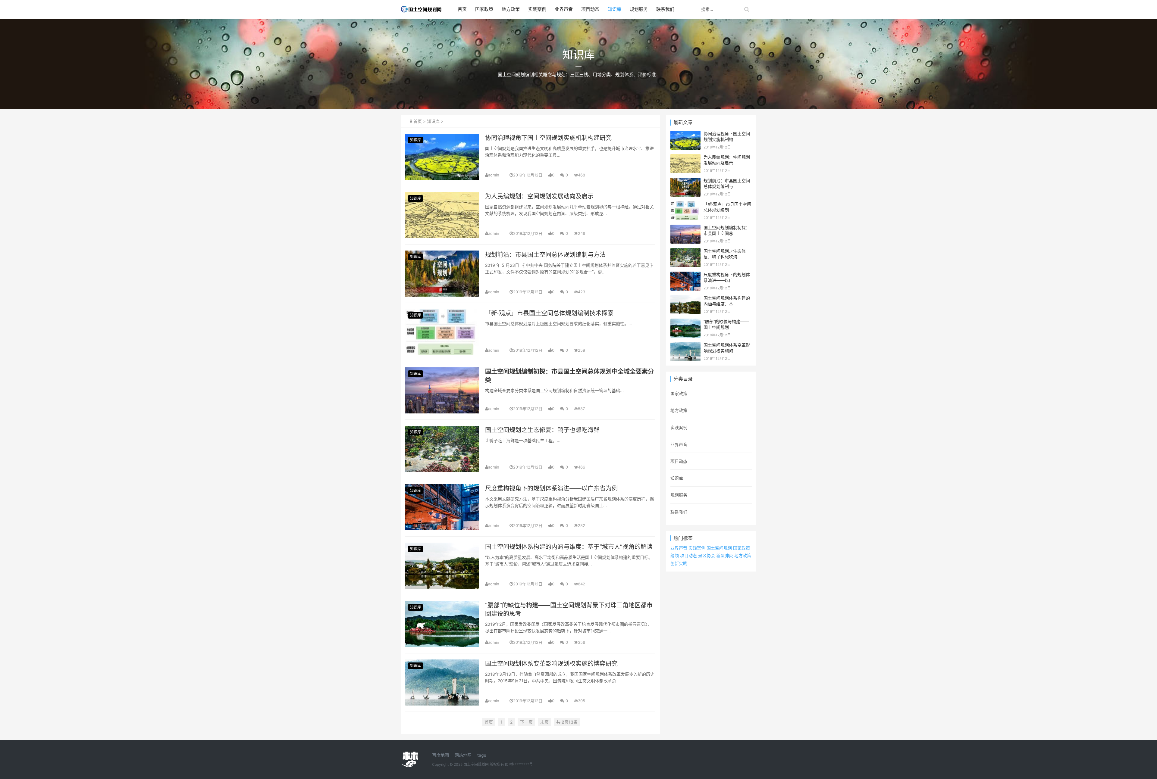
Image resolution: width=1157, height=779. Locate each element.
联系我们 (665, 9)
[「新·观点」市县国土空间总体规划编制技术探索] (442, 312)
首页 (462, 9)
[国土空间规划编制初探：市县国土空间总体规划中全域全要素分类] (442, 371)
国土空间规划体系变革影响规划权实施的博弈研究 (551, 663)
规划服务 (639, 9)
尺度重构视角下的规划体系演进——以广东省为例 (551, 488)
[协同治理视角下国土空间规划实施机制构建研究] (442, 137)
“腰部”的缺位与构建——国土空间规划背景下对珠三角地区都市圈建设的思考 (569, 609)
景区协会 (706, 555)
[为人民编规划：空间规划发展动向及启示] (442, 195)
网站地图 (463, 755)
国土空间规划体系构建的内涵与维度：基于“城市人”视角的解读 (569, 546)
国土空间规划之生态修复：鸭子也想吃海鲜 (542, 430)
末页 (544, 721)
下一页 (526, 721)
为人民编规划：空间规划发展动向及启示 (539, 196)
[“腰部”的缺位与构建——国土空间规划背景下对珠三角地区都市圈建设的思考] (442, 604)
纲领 (674, 555)
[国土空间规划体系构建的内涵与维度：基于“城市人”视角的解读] (442, 546)
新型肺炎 (724, 555)
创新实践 (678, 563)
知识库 (614, 9)
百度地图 (440, 755)
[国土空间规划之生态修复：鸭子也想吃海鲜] (442, 429)
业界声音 (564, 9)
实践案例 (537, 9)
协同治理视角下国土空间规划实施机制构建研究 (548, 138)
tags (481, 755)
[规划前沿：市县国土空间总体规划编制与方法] (442, 254)
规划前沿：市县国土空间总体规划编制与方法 (545, 254)
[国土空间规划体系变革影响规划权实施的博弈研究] (442, 663)
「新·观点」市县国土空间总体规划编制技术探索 (549, 313)
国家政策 (484, 9)
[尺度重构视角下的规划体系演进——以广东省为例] (442, 488)
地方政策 (511, 9)
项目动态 (590, 9)
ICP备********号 (519, 764)
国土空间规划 (719, 547)
